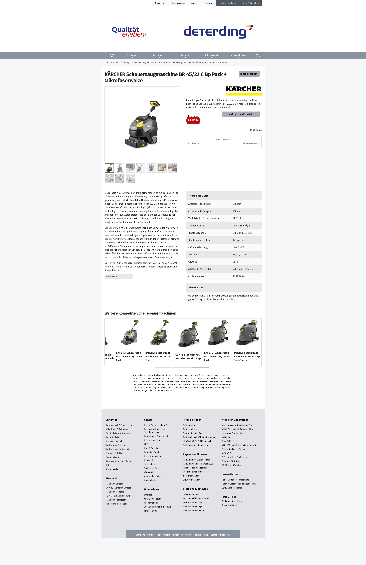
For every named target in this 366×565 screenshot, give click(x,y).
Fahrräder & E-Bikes (115, 453)
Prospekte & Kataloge (195, 489)
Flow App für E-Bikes (231, 461)
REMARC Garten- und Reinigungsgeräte (239, 483)
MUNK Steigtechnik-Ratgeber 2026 (237, 429)
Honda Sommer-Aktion (193, 471)
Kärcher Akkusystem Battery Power (238, 425)
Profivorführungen (191, 429)
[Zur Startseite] (219, 32)
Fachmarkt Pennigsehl (116, 499)
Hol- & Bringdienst (152, 448)
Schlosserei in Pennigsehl (117, 503)
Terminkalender (192, 419)
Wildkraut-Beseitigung (232, 501)
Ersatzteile (149, 460)
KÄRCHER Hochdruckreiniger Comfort (239, 445)
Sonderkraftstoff (229, 505)
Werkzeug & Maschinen (116, 445)
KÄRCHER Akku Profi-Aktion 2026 (198, 463)
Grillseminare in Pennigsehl (195, 445)
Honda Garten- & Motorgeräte (235, 479)
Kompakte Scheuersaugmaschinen (140, 62)
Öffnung (174, 3)
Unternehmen (237, 55)
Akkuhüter (226, 437)
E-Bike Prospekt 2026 (193, 502)
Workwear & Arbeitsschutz (118, 449)
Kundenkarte (150, 480)
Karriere (208, 3)
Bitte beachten (249, 73)
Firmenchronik (150, 510)
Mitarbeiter (149, 494)
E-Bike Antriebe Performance (235, 457)
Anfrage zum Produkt (240, 114)
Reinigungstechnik (114, 441)
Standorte (159, 3)
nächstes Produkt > (251, 143)
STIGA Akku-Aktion (191, 479)
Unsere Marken (113, 469)
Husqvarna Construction (232, 433)
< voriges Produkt (195, 143)
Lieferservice (150, 444)
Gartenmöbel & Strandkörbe (119, 461)
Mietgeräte (149, 472)
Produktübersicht (223, 139)
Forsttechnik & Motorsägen (118, 433)
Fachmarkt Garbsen (114, 483)
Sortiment (158, 55)
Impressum (186, 534)
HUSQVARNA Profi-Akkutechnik (197, 441)
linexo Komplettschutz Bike (157, 425)
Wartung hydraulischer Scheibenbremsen (154, 431)
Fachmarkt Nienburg (115, 491)
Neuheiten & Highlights (235, 419)
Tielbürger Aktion (191, 475)
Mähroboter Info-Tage (193, 433)
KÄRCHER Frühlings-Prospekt (196, 498)
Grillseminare (189, 425)
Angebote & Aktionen (195, 454)
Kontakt (175, 534)
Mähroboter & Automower (117, 429)
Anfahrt (194, 3)
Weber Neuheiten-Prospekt (234, 449)
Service (185, 55)
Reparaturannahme (153, 456)
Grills (108, 465)
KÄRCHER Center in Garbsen (118, 487)
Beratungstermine (152, 440)
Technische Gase (151, 468)
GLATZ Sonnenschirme (232, 487)
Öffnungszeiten (154, 534)
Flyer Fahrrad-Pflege (192, 506)
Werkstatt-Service (152, 452)
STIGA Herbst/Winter (231, 465)
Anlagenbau (253, 3)
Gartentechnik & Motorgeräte (119, 425)
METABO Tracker (229, 453)
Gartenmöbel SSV (191, 494)
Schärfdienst (150, 464)
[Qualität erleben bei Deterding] (129, 32)
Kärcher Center (230, 3)
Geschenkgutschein (153, 476)
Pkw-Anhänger (112, 457)
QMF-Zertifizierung (152, 498)
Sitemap (197, 534)
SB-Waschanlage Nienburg (118, 495)
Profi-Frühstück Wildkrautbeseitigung (200, 437)
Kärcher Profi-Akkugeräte (195, 467)
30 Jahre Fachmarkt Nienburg (157, 506)
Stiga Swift (226, 441)
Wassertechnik (112, 437)
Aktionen (132, 55)
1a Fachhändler (151, 502)
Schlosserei (211, 55)
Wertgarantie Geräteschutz (156, 436)
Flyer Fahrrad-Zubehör (193, 510)
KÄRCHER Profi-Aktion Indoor (196, 459)
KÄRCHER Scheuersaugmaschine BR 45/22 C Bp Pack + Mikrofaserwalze (194, 62)
